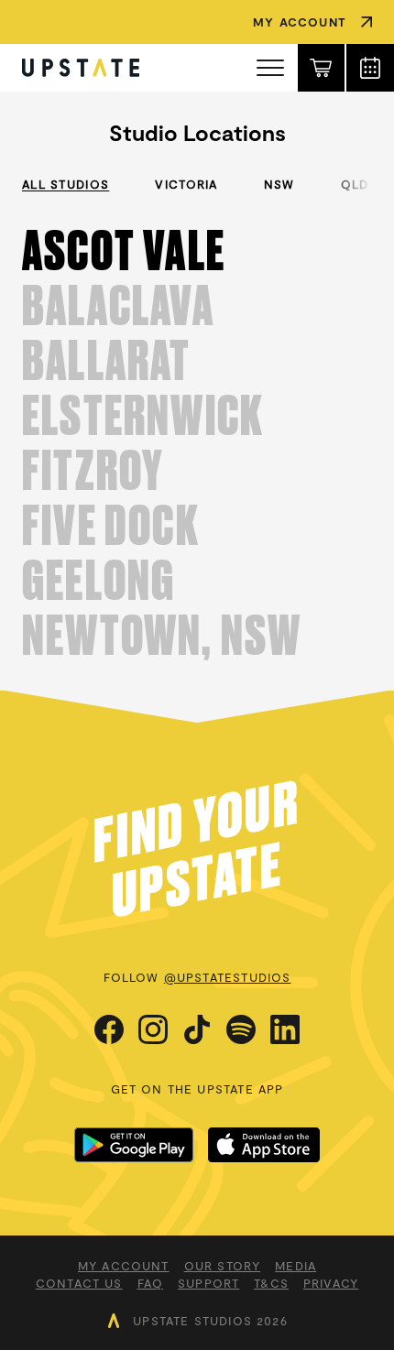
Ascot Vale (123, 250)
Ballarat (107, 360)
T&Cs (271, 1283)
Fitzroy (92, 470)
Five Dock (111, 525)
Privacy (330, 1283)
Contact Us (79, 1283)
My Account (124, 1265)
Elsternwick (143, 415)
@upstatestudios (227, 977)
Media (295, 1265)
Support (208, 1283)
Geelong (98, 580)
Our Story (222, 1265)
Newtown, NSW (161, 635)
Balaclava (118, 305)
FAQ (150, 1283)
